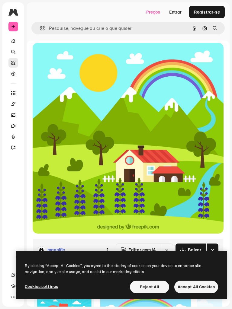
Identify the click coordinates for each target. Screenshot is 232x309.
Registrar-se (207, 12)
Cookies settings (41, 286)
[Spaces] (13, 104)
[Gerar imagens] (13, 115)
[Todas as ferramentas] (13, 93)
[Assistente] (13, 147)
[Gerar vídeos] (13, 126)
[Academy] (13, 286)
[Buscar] (13, 52)
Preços (153, 12)
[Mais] (13, 297)
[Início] (13, 41)
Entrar (175, 12)
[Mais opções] (107, 250)
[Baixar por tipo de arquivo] (212, 250)
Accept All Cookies (196, 286)
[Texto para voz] (13, 137)
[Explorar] (13, 73)
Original (71, 54)
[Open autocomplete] (40, 28)
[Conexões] (13, 275)
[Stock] (13, 63)
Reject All (149, 286)
